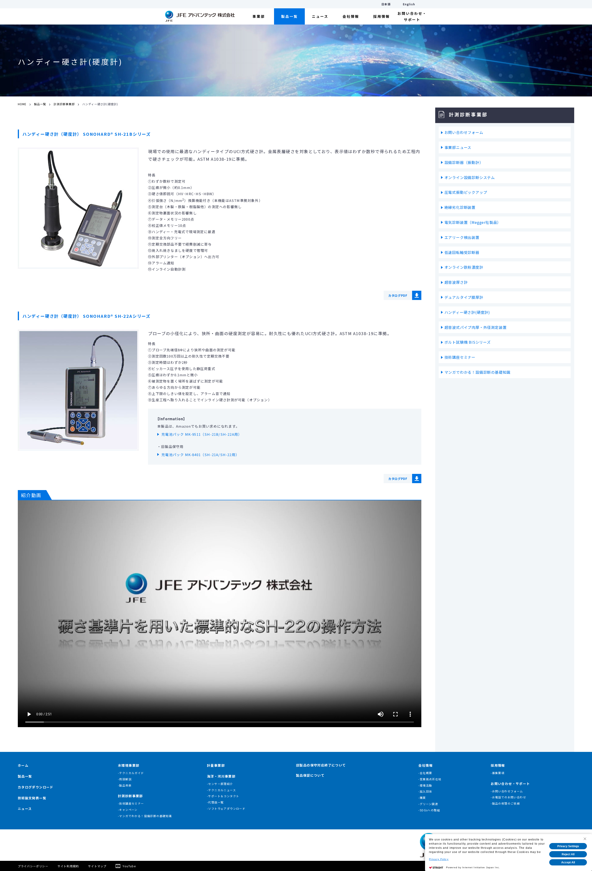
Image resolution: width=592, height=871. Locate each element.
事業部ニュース (458, 147)
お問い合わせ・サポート (412, 16)
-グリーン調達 (428, 804)
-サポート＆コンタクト (223, 796)
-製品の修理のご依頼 (505, 803)
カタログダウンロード (35, 787)
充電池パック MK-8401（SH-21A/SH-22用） (200, 454)
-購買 (422, 798)
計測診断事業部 (64, 104)
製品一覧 (289, 16)
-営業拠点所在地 (429, 779)
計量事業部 (216, 765)
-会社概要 (425, 773)
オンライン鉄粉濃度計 (463, 267)
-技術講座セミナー (131, 803)
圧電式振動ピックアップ (465, 192)
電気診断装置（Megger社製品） (472, 222)
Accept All (568, 862)
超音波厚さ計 (456, 282)
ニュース (320, 16)
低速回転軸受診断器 (461, 252)
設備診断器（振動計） (463, 162)
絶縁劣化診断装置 (459, 207)
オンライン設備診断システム (469, 177)
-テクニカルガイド (131, 773)
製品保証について (310, 775)
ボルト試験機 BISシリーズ (467, 342)
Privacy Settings (568, 846)
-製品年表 (125, 785)
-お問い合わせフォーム (507, 791)
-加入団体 (425, 791)
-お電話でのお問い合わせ (508, 797)
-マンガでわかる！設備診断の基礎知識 (145, 816)
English (409, 4)
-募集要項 (497, 773)
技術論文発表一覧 (32, 798)
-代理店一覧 (215, 802)
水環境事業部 (128, 765)
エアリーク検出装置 (461, 237)
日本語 (385, 4)
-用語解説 (125, 779)
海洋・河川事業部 (221, 776)
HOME (22, 104)
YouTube (129, 866)
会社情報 (350, 16)
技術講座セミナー (459, 357)
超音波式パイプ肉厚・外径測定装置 (475, 327)
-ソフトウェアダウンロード (226, 808)
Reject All (568, 854)
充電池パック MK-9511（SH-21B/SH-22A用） (201, 434)
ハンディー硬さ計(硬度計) (467, 312)
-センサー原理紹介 (220, 784)
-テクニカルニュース (221, 790)
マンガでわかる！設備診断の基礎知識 (477, 372)
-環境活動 (425, 785)
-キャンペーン (128, 810)
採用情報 (381, 16)
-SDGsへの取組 (429, 810)
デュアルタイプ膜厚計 (463, 297)
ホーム (23, 765)
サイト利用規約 (68, 866)
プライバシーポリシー (33, 866)
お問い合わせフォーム (463, 132)
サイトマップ (97, 866)
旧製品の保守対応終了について (321, 765)
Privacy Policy (439, 859)
